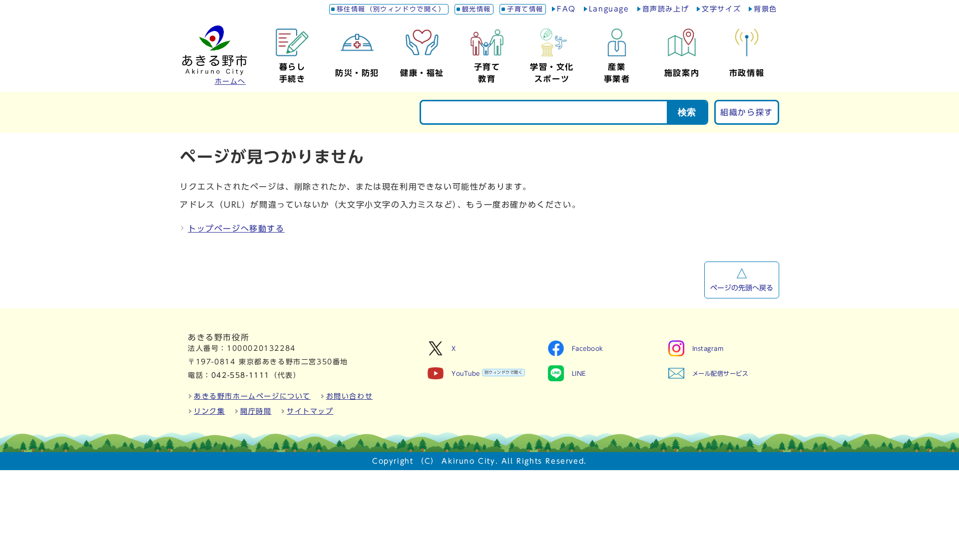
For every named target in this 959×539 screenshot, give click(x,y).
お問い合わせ (349, 396)
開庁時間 (255, 411)
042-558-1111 (240, 375)
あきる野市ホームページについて (252, 396)
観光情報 (476, 9)
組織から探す (746, 112)
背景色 (765, 8)
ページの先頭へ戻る (741, 287)
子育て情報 (525, 9)
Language (609, 8)
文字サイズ (721, 8)
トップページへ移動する (236, 229)
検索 (687, 112)
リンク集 (209, 411)
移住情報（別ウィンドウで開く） (391, 9)
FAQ (566, 8)
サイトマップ (310, 411)
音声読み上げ (665, 8)
